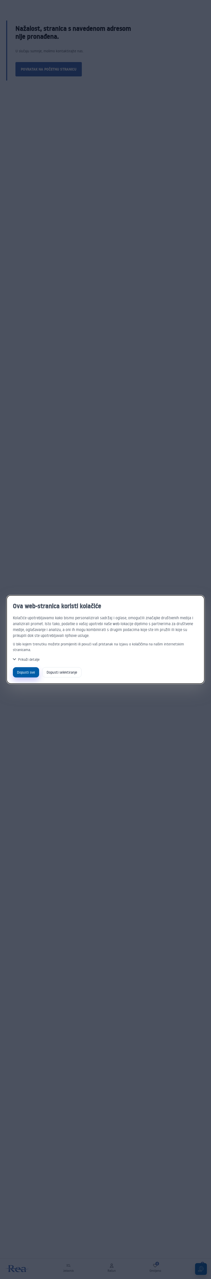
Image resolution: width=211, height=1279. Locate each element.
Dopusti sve (26, 672)
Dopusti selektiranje (62, 672)
